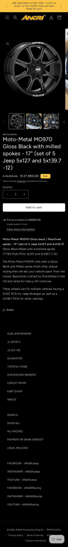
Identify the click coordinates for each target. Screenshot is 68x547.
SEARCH (12, 415)
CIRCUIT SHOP (16, 383)
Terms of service (35, 535)
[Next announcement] (61, 6)
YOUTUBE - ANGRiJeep (21, 479)
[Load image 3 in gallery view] (51, 121)
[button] (7, 17)
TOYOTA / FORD (17, 366)
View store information (21, 229)
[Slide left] (4, 122)
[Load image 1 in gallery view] (16, 121)
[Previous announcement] (7, 6)
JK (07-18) (13, 350)
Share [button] (10, 309)
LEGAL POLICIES (17, 447)
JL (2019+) (13, 341)
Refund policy (54, 529)
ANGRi (19, 530)
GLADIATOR (14, 358)
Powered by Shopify (33, 530)
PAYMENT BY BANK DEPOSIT (25, 439)
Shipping (21, 181)
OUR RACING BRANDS (21, 374)
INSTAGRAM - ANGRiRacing (24, 496)
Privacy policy (16, 535)
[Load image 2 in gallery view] (34, 121)
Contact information (36, 541)
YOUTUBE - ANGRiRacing (23, 504)
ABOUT (11, 399)
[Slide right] (64, 122)
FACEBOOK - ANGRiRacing (24, 488)
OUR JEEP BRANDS (19, 333)
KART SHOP (14, 391)
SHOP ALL (13, 423)
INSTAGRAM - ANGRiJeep (23, 471)
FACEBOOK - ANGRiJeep (23, 463)
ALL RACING (15, 431)
